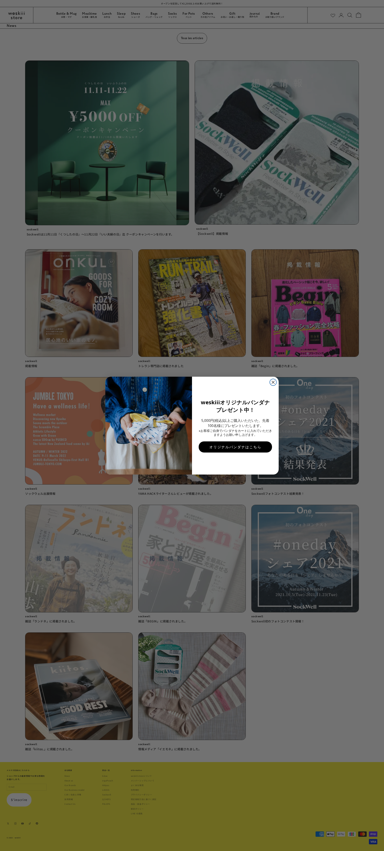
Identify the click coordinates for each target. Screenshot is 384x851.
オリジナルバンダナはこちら (235, 447)
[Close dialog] (273, 382)
